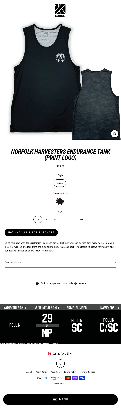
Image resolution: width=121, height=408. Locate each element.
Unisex (60, 183)
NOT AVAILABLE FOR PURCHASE (31, 232)
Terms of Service (87, 372)
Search (29, 372)
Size (60, 211)
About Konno (42, 372)
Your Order (55, 372)
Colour (60, 193)
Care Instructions (13, 262)
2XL (81, 219)
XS (38, 219)
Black (59, 201)
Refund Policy (70, 372)
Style (60, 175)
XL (72, 219)
